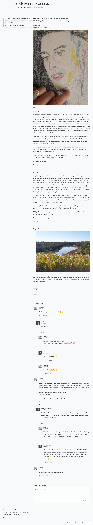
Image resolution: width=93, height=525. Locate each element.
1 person (46, 401)
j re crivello (41, 378)
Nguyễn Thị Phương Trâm (46, 321)
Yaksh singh (41, 307)
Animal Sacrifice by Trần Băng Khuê (54, 398)
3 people (46, 315)
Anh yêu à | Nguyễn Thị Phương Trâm (17, 18)
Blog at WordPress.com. (11, 514)
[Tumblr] (5, 517)
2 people (50, 346)
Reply (40, 317)
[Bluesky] (7, 517)
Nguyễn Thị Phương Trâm (31, 4)
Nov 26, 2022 (45, 337)
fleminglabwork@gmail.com (54, 472)
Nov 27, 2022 (45, 353)
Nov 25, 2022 (41, 308)
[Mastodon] (3, 517)
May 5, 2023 (41, 379)
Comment (84, 500)
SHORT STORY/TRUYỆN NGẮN (14, 25)
